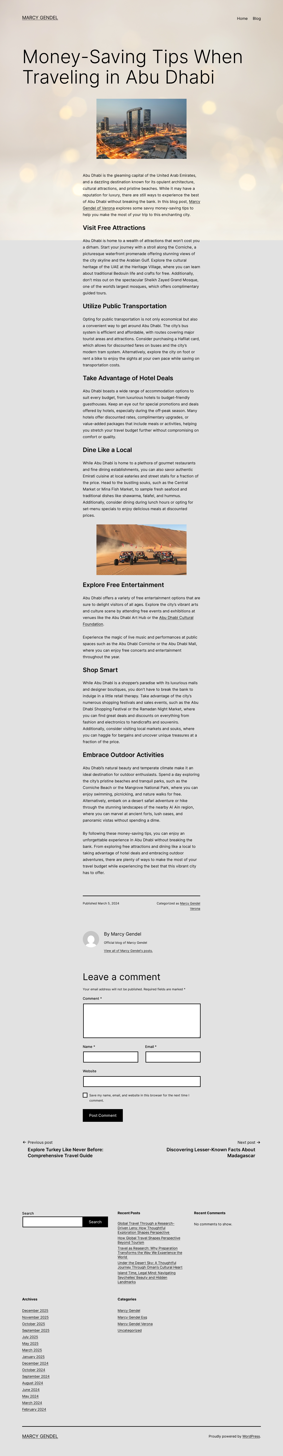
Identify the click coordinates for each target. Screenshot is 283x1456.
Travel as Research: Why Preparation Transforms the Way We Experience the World (150, 1252)
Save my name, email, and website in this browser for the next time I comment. (139, 1097)
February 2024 (34, 1409)
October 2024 (33, 1370)
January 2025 (33, 1357)
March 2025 (32, 1350)
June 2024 (31, 1390)
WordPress (251, 1436)
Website (89, 1071)
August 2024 (32, 1383)
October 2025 (33, 1324)
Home (242, 18)
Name (89, 1047)
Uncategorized (130, 1330)
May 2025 (30, 1343)
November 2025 (35, 1317)
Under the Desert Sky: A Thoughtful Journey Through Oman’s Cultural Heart (150, 1265)
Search (28, 1213)
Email (151, 1047)
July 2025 (30, 1337)
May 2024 (30, 1396)
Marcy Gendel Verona (135, 1324)
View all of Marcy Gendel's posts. (128, 951)
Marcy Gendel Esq (132, 1317)
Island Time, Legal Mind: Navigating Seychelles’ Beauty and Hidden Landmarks (147, 1277)
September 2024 (36, 1376)
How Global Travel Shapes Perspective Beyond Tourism (149, 1240)
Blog (257, 18)
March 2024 (32, 1403)
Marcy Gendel (40, 17)
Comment (92, 998)
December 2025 (35, 1311)
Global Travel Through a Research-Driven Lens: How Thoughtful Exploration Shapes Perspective (146, 1227)
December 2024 (35, 1363)
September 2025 (35, 1330)
